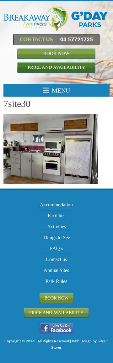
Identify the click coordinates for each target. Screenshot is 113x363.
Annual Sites (56, 270)
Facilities (56, 215)
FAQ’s (56, 248)
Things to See (56, 237)
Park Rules (56, 281)
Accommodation (56, 204)
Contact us (56, 259)
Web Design (82, 341)
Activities (56, 226)
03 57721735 (76, 39)
